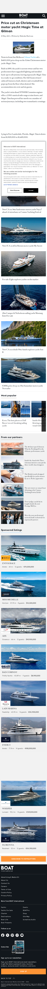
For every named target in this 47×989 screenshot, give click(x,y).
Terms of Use (6, 889)
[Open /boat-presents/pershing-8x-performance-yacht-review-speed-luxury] (12, 449)
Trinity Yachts (7, 676)
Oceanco (5, 639)
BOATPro (26, 910)
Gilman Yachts (30, 57)
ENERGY (6, 745)
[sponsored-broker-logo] (5, 560)
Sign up (23, 971)
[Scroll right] (44, 416)
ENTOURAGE (8, 563)
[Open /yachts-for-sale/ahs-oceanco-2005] (23, 620)
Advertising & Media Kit (10, 877)
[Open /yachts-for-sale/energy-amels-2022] (23, 729)
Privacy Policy (6, 896)
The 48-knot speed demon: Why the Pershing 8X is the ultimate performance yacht (34, 449)
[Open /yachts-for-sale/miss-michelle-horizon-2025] (23, 584)
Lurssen (5, 812)
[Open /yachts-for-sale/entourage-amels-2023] (23, 548)
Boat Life (4, 920)
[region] (23, 168)
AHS (4, 636)
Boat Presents (6, 923)
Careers (4, 886)
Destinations (6, 916)
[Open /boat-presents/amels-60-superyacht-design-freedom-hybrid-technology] (12, 462)
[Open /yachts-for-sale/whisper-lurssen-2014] (23, 793)
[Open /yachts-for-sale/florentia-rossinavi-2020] (23, 829)
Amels (4, 567)
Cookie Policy (6, 892)
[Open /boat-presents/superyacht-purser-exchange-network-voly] (12, 517)
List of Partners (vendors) (11, 184)
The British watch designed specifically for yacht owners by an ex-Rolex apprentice (35, 476)
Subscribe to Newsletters (23, 859)
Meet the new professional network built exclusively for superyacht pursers (35, 517)
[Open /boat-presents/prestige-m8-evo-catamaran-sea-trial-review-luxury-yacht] (12, 504)
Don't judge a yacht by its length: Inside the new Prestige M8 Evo (33, 503)
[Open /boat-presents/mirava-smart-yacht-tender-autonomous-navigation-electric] (12, 490)
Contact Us (5, 883)
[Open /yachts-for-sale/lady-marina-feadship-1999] (23, 693)
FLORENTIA (8, 845)
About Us (4, 880)
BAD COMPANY (9, 672)
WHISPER (7, 808)
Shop (25, 913)
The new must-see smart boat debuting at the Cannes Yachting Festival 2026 (35, 490)
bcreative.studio (29, 920)
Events (25, 907)
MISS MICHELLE (10, 599)
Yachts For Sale (7, 910)
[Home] (23, 16)
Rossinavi (5, 848)
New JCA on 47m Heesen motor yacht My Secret (22, 245)
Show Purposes (14, 190)
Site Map (26, 916)
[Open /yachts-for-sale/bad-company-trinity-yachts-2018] (23, 657)
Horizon (5, 603)
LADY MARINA (9, 708)
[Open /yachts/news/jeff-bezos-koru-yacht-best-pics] (15, 409)
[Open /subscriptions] (16, 947)
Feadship (5, 712)
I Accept (30, 190)
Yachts (3, 907)
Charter (4, 913)
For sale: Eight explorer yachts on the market (20, 279)
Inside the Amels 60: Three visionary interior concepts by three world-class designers (35, 462)
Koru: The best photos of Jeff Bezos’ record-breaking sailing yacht (14, 423)
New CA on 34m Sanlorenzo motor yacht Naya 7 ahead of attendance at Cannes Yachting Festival (22, 210)
